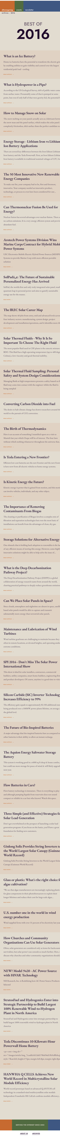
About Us (24, 1133)
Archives (36, 1133)
